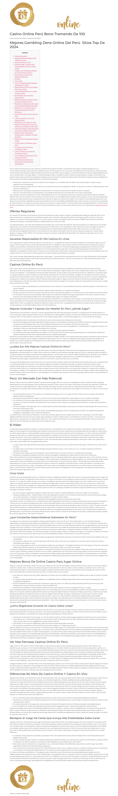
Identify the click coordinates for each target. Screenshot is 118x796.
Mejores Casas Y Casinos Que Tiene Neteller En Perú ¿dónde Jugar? (25, 66)
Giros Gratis (18, 81)
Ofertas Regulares (21, 56)
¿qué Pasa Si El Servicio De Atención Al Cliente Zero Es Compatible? (24, 162)
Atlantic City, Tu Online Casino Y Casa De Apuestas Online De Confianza (25, 110)
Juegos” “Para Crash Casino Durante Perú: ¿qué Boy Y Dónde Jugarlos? (26, 135)
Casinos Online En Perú (23, 62)
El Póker (17, 79)
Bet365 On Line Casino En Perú (25, 122)
